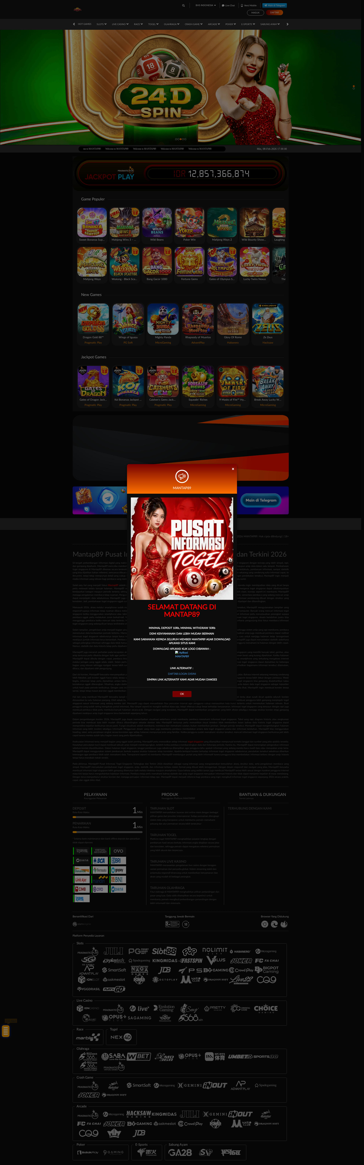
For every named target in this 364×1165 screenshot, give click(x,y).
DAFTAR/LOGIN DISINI (182, 674)
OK (182, 694)
